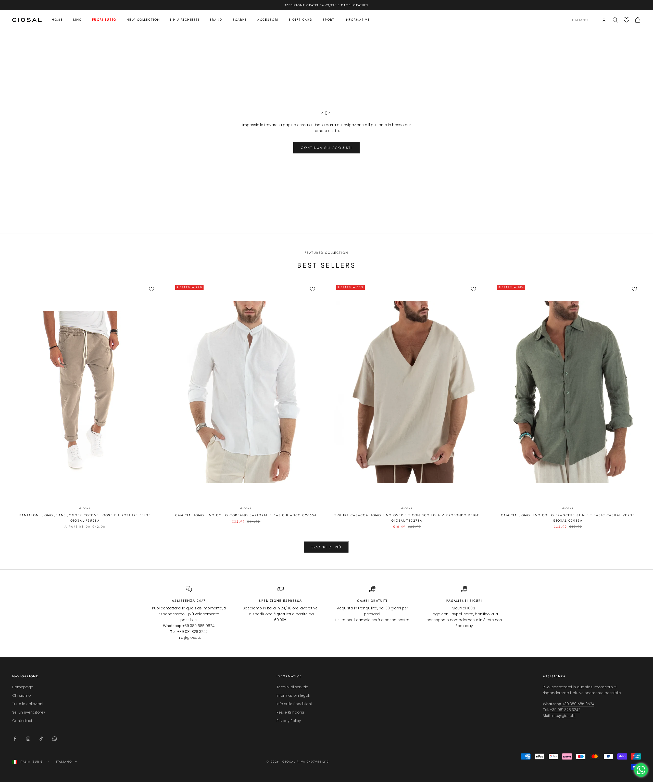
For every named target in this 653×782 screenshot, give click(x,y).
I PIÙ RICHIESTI (184, 20)
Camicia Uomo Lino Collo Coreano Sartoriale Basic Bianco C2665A (246, 515)
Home (57, 20)
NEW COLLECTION (143, 20)
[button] (626, 20)
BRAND (216, 20)
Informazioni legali (293, 695)
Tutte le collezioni (27, 703)
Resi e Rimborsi (290, 712)
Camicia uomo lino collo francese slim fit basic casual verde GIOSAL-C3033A (568, 518)
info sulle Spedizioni (294, 703)
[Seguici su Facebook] (14, 738)
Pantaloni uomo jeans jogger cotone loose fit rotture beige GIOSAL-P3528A (85, 518)
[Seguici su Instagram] (28, 738)
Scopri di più (326, 547)
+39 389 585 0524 (198, 625)
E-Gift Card (300, 20)
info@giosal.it (189, 637)
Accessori (267, 20)
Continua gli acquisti (326, 147)
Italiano (580, 20)
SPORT (329, 20)
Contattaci (22, 720)
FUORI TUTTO (104, 20)
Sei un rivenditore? (28, 712)
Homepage (22, 687)
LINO (77, 20)
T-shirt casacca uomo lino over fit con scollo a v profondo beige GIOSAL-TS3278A (406, 518)
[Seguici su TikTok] (41, 738)
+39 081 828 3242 (192, 631)
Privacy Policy (289, 720)
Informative (357, 20)
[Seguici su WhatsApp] (54, 738)
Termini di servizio (292, 687)
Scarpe (240, 20)
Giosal (85, 508)
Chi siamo (21, 695)
